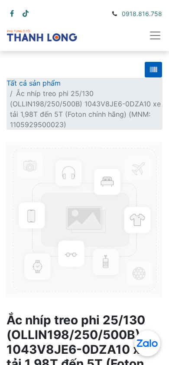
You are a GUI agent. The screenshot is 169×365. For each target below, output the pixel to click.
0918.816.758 (142, 13)
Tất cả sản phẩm (33, 83)
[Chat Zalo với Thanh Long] (147, 343)
